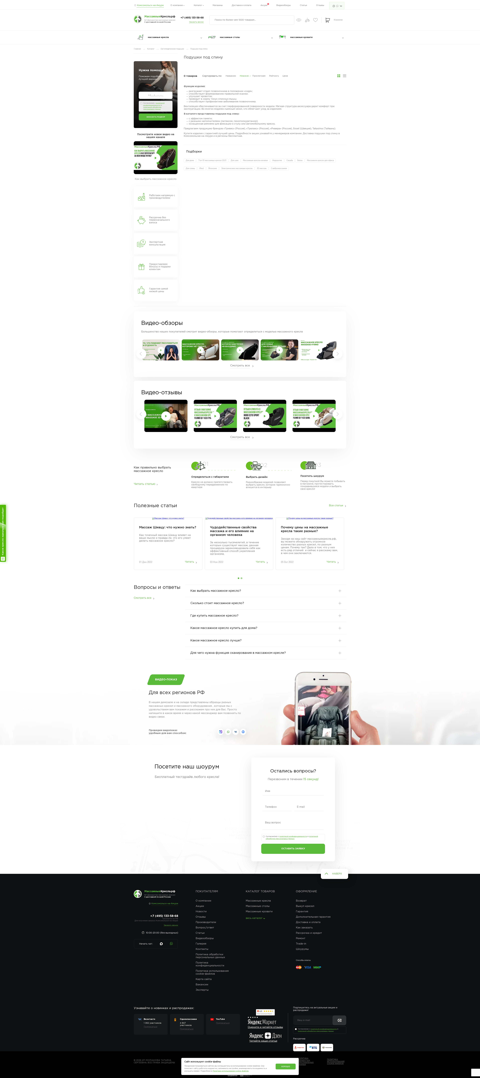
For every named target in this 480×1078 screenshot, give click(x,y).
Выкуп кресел (305, 906)
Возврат (301, 901)
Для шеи (234, 160)
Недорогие (277, 160)
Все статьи (336, 505)
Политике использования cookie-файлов (230, 1071)
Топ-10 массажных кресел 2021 (212, 160)
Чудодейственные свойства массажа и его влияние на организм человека (233, 531)
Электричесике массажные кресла (236, 168)
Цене (285, 76)
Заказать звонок (196, 22)
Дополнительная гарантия (313, 917)
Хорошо (285, 1066)
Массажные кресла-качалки (255, 160)
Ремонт (300, 938)
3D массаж (261, 168)
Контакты (202, 949)
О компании (176, 5)
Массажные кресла (258, 901)
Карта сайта (204, 979)
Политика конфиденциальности (210, 964)
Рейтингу (274, 76)
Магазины (218, 5)
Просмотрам (258, 76)
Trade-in (301, 944)
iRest (201, 168)
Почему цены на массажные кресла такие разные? (304, 529)
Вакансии (202, 984)
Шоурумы (302, 949)
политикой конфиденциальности (293, 836)
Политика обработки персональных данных (210, 955)
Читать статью (144, 484)
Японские (212, 168)
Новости (201, 911)
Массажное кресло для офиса (320, 160)
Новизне (244, 76)
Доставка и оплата (241, 5)
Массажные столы (258, 906)
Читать (189, 562)
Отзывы (320, 5)
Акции (263, 5)
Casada (289, 160)
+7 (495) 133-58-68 (192, 18)
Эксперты (202, 990)
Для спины (190, 168)
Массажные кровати (259, 911)
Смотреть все (240, 365)
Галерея (201, 944)
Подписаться (150, 1027)
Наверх (337, 874)
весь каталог (254, 918)
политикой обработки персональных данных (316, 1031)
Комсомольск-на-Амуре (150, 5)
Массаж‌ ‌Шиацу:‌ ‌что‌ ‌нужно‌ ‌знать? (167, 527)
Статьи (303, 5)
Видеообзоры (283, 5)
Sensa (299, 160)
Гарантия (302, 911)
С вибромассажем (279, 168)
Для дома (190, 160)
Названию (231, 76)
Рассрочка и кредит (309, 933)
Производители (206, 922)
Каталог (198, 5)
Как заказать (304, 928)
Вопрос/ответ (205, 928)
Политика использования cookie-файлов (212, 972)
